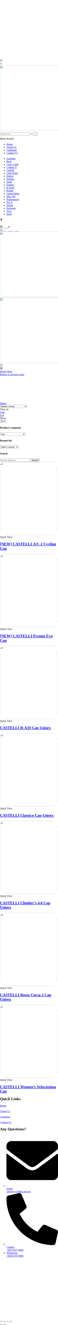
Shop (9, 371)
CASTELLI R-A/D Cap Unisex (25, 728)
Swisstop (11, 208)
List (2, 415)
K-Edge (10, 187)
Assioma (10, 158)
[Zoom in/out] (11, 1321)
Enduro (10, 184)
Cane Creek (12, 164)
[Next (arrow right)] (4, 1324)
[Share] (4, 1321)
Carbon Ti (11, 167)
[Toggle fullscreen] (7, 1321)
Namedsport (12, 199)
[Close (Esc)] (1, 1321)
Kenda (9, 190)
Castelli (10, 170)
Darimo (10, 179)
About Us (11, 147)
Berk (8, 161)
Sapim (9, 205)
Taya (8, 211)
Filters (3, 403)
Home (9, 144)
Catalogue (11, 150)
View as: (4, 409)
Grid (2, 412)
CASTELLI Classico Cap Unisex (27, 815)
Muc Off (10, 196)
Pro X (9, 202)
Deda (9, 182)
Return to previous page (12, 374)
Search (35, 460)
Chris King (12, 173)
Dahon (9, 176)
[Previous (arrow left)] (1, 1324)
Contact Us (12, 153)
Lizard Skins (12, 193)
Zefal (9, 214)
